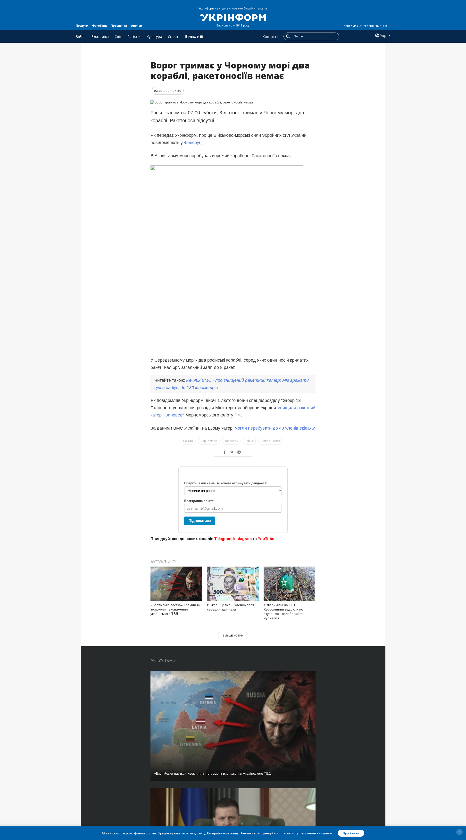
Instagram (242, 539)
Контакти (271, 36)
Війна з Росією (271, 441)
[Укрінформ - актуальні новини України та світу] (233, 17)
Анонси (136, 26)
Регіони (134, 36)
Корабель (231, 441)
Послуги (82, 26)
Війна (81, 36)
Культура (154, 36)
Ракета (188, 441)
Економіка (100, 36)
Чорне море (208, 441)
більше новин (233, 635)
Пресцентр (119, 26)
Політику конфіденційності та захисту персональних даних (286, 833)
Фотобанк (99, 26)
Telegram (222, 539)
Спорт (173, 36)
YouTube (266, 539)
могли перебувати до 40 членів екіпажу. (275, 428)
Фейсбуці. (194, 142)
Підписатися (200, 520)
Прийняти (351, 833)
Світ (118, 36)
